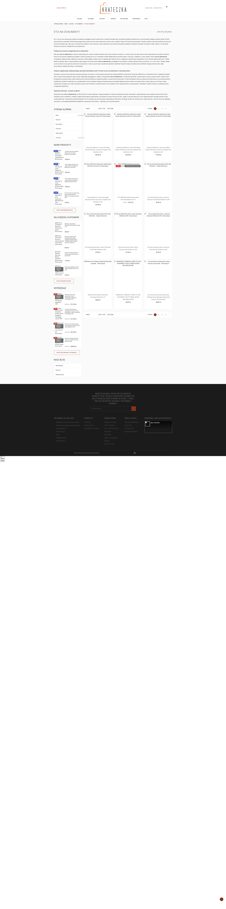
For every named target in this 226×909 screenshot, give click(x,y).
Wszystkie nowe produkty (65, 210)
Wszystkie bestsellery (64, 281)
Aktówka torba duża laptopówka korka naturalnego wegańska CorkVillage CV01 (70, 297)
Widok (88, 108)
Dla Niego (91, 18)
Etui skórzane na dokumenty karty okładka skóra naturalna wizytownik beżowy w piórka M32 (158, 297)
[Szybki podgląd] (98, 115)
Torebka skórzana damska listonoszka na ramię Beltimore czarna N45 (71, 153)
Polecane (58, 128)
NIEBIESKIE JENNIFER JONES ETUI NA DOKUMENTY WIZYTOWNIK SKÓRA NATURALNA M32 (128, 297)
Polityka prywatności (111, 428)
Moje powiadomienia (130, 431)
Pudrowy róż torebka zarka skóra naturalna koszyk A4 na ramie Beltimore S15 (72, 325)
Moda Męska (59, 365)
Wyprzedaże (136, 18)
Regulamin (107, 431)
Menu (57, 115)
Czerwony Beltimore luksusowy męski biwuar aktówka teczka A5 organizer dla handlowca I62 (98, 150)
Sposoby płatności (110, 422)
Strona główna (62, 109)
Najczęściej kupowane (91, 428)
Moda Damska (60, 374)
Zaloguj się (128, 425)
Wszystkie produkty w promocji (67, 352)
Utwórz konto (129, 428)
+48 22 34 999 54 (61, 8)
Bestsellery (124, 18)
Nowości (113, 18)
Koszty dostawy (109, 425)
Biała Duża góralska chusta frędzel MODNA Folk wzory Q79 (72, 268)
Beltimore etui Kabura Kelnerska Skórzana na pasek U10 (72, 225)
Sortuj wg (101, 108)
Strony (150, 108)
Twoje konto (130, 418)
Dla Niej (79, 18)
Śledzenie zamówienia (131, 422)
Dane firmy (107, 434)
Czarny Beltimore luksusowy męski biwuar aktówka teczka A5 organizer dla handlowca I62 (98, 200)
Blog (146, 18)
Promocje (87, 422)
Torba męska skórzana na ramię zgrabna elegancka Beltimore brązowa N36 (71, 180)
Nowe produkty (89, 425)
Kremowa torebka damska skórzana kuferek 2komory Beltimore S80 (71, 340)
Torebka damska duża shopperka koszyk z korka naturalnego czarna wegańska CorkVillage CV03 (72, 311)
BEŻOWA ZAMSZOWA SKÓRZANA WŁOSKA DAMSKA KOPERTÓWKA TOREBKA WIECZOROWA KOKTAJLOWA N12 (71, 239)
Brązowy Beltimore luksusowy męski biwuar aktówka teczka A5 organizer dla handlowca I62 (158, 150)
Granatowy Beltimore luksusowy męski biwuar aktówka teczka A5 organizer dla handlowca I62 (128, 150)
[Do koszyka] (94, 115)
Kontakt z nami (109, 444)
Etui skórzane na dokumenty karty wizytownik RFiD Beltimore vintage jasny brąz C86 (72, 195)
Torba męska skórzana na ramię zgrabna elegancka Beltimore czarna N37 (71, 166)
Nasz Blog (59, 360)
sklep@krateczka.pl (61, 438)
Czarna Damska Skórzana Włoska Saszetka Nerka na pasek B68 (71, 254)
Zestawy (102, 18)
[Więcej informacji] (102, 115)
